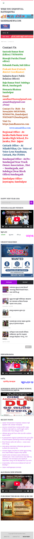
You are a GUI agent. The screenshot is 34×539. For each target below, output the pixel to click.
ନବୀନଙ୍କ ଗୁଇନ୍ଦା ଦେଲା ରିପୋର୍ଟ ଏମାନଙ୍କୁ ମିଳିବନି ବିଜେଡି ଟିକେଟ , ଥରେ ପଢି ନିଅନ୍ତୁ (19, 289)
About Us (6, 536)
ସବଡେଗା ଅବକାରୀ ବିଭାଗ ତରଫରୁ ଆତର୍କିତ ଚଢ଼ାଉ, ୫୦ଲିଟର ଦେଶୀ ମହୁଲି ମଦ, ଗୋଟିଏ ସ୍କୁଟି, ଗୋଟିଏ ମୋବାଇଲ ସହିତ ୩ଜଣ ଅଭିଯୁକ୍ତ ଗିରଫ (15, 429)
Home (4, 41)
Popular (9, 282)
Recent (25, 282)
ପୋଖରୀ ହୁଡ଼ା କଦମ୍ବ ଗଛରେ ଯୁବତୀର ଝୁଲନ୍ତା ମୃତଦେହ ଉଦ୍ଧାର (20, 322)
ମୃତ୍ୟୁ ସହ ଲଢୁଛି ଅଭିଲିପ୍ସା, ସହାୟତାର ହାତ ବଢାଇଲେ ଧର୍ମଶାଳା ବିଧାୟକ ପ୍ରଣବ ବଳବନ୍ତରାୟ (20, 301)
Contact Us (16, 536)
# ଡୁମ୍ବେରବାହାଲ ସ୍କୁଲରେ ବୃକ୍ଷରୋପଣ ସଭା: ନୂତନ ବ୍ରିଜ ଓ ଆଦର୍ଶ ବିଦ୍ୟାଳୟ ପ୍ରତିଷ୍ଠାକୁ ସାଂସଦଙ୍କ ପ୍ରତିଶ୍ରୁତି (17, 438)
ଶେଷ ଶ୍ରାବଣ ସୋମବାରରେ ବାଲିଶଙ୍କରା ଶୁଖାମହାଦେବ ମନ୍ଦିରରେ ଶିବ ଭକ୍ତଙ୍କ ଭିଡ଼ (16, 447)
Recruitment (26, 536)
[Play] (3, 227)
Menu (4, 33)
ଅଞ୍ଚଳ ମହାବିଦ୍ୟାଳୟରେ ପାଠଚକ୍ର (11, 467)
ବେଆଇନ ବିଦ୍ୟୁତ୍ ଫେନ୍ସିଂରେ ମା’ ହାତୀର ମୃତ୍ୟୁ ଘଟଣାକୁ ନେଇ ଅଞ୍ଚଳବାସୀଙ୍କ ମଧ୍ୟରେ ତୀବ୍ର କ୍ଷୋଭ (16, 451)
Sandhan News (22, 533)
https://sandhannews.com (16, 124)
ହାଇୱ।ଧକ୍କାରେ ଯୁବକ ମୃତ (17, 310)
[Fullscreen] (31, 227)
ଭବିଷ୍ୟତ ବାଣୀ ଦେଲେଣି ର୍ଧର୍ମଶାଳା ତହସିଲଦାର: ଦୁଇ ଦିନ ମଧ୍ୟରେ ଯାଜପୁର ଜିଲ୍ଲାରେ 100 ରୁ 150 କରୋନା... (15, 335)
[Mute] (28, 227)
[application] (17, 219)
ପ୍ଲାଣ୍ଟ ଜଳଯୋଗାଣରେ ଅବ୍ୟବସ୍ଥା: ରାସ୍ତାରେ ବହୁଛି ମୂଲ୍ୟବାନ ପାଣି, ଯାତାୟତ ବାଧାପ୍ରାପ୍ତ (16, 424)
